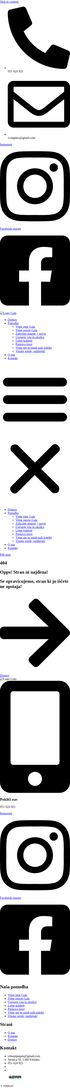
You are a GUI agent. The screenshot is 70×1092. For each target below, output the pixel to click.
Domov (12, 319)
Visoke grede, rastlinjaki (30, 351)
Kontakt (13, 358)
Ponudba (13, 323)
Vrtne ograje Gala (26, 330)
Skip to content (9, 1)
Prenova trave (24, 344)
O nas (11, 354)
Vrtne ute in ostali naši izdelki (34, 347)
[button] (35, 434)
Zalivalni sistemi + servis (31, 333)
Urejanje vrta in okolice (30, 337)
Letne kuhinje (24, 340)
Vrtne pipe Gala (25, 326)
